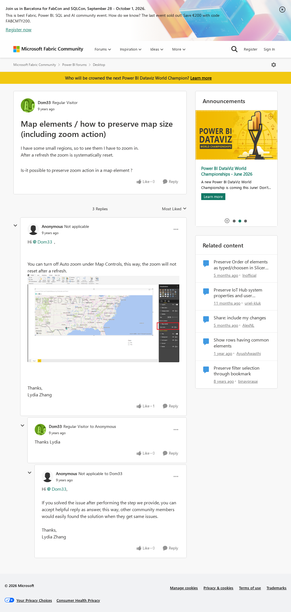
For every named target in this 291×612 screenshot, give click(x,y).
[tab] (234, 221)
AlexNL (248, 325)
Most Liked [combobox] (174, 209)
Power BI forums (74, 65)
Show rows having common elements (241, 343)
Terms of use (250, 587)
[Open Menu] (274, 65)
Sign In (269, 49)
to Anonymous (103, 426)
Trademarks (276, 587)
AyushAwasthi (248, 353)
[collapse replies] (15, 225)
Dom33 (44, 102)
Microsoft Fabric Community (34, 65)
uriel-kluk (253, 303)
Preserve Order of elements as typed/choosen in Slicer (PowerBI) (241, 265)
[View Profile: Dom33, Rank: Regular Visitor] (28, 105)
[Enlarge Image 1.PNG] (103, 318)
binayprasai (248, 381)
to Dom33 (113, 473)
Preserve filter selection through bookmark (236, 371)
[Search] (234, 49)
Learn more (201, 78)
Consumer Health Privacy (78, 600)
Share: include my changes (240, 317)
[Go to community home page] (48, 49)
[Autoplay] (227, 221)
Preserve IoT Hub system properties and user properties (238, 293)
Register (250, 49)
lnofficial (249, 275)
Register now (19, 29)
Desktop (99, 65)
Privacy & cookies (218, 587)
